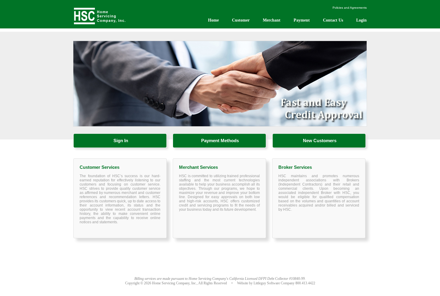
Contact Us (333, 20)
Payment (302, 20)
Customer (241, 20)
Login (361, 20)
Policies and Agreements (350, 7)
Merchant (271, 20)
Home (213, 20)
